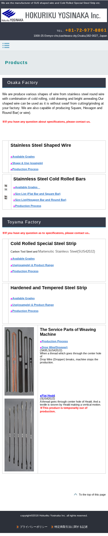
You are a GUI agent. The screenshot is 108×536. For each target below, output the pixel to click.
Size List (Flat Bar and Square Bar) (37, 193)
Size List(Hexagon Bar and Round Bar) (39, 199)
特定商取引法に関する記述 (71, 526)
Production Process (24, 169)
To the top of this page (92, 494)
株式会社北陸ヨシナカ (54, 16)
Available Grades (23, 156)
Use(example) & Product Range (32, 265)
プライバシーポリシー (33, 526)
